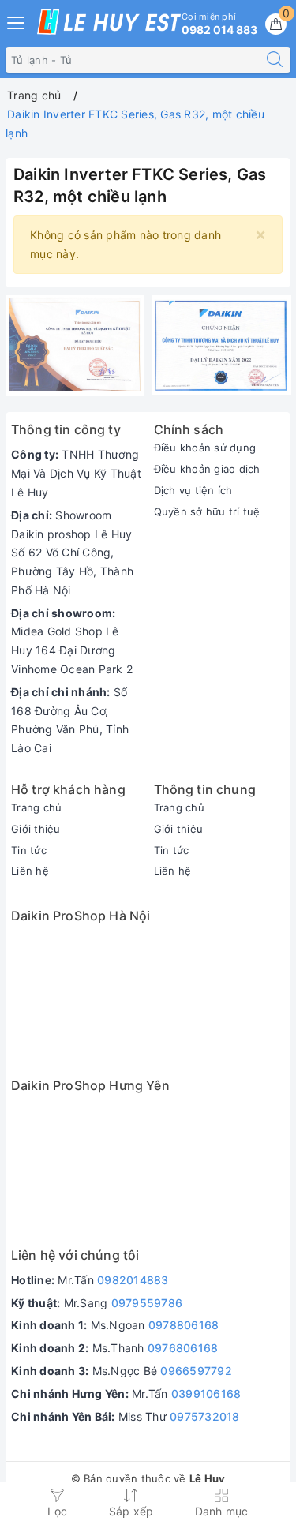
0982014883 (133, 1280)
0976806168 (183, 1347)
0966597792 (196, 1370)
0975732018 (205, 1416)
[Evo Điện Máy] (75, 345)
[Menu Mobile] (16, 21)
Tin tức (29, 850)
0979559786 (147, 1302)
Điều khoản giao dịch (207, 469)
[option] (75, 345)
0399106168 (206, 1393)
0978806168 (183, 1325)
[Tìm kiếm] (274, 60)
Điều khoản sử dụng (205, 447)
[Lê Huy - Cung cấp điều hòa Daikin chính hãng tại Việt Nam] (109, 22)
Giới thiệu (36, 828)
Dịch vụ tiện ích (193, 490)
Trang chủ (36, 807)
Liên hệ (30, 870)
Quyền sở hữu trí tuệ (207, 511)
